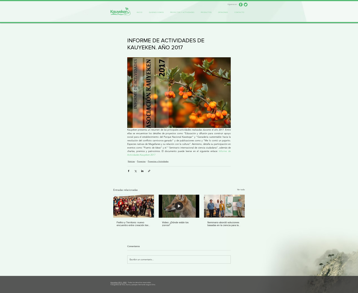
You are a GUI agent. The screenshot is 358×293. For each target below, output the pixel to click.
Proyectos (141, 161)
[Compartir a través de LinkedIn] (142, 171)
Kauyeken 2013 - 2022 (118, 282)
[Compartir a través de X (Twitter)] (135, 171)
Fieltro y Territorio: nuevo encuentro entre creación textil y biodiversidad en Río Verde (133, 224)
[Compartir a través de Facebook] (128, 171)
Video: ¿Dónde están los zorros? (175, 224)
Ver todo (241, 189)
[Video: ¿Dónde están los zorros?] (179, 206)
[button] (156, 12)
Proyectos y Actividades (158, 161)
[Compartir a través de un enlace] (149, 171)
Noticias (131, 161)
